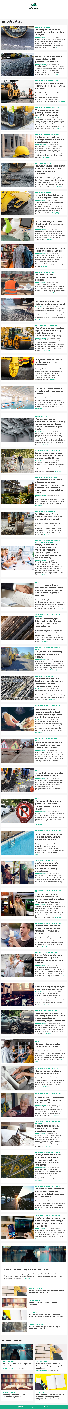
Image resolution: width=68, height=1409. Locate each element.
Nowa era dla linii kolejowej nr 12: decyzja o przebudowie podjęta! (14, 1327)
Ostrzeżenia (6, 1361)
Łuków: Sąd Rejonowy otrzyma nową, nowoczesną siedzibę (17, 994)
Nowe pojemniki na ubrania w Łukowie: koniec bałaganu (17, 1078)
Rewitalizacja (50, 272)
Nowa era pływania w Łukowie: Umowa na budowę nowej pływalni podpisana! (14, 1291)
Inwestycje (49, 54)
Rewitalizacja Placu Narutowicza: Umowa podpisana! (17, 283)
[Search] (65, 16)
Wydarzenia (57, 54)
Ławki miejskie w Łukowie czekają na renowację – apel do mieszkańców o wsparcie (17, 146)
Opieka (35, 1312)
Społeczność (56, 134)
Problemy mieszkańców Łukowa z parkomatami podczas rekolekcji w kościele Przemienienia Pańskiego (17, 904)
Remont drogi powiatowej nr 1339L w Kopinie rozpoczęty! (17, 203)
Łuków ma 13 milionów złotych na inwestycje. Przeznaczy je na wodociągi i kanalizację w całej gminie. (17, 1227)
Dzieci (30, 1312)
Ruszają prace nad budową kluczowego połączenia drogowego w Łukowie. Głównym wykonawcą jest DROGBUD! (17, 1166)
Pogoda (13, 1361)
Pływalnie (39, 1288)
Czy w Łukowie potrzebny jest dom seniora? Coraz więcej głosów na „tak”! (17, 1105)
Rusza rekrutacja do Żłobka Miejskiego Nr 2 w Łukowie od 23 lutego (17, 229)
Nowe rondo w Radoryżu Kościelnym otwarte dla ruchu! (17, 309)
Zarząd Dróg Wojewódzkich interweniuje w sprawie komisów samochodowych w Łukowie (17, 965)
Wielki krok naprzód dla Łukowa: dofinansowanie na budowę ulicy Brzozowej (17, 523)
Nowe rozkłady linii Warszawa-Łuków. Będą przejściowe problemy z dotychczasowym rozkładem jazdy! (17, 1198)
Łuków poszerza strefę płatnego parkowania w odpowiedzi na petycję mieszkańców (17, 872)
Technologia (56, 245)
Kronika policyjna (51, 1010)
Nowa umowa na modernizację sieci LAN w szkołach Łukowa (17, 256)
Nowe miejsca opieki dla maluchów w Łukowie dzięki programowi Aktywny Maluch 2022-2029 (14, 1315)
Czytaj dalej (59, 48)
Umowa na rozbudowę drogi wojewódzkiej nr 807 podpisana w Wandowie (17, 64)
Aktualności (39, 414)
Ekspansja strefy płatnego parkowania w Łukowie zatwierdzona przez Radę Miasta (17, 811)
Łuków (55, 385)
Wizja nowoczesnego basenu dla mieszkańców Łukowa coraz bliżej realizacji (17, 843)
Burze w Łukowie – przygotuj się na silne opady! (34, 1254)
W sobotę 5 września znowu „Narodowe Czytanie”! (14, 1303)
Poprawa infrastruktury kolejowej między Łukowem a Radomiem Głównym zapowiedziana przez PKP (17, 688)
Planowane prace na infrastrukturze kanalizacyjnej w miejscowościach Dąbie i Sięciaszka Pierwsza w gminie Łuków (17, 430)
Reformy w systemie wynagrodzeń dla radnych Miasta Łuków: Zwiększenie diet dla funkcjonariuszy (17, 719)
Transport (49, 356)
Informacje (47, 414)
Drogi (37, 163)
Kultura (37, 542)
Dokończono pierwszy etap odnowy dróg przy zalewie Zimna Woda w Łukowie (17, 751)
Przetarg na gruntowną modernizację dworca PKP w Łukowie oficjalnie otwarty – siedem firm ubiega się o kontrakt (17, 595)
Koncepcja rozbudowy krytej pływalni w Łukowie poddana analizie (17, 397)
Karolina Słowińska (40, 37)
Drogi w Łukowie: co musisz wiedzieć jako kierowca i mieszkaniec (17, 368)
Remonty (48, 27)
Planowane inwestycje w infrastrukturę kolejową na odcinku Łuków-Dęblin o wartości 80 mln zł (17, 628)
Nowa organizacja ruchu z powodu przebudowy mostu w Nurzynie (17, 38)
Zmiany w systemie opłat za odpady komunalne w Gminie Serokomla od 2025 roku (17, 461)
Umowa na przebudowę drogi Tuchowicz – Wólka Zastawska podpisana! (17, 91)
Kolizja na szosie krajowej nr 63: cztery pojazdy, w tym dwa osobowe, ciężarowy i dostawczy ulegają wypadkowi (17, 1022)
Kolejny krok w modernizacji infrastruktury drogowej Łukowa (17, 659)
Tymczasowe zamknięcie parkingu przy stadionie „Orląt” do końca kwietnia (17, 118)
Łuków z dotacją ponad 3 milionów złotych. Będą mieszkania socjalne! (17, 1134)
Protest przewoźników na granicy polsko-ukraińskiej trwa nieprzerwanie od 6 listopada (17, 935)
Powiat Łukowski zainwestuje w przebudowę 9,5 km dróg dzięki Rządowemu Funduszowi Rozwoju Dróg (17, 338)
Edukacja (38, 219)
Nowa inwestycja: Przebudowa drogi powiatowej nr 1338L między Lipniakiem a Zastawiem (17, 175)
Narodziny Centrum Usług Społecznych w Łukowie (17, 1051)
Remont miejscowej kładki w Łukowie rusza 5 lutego (17, 780)
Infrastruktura (40, 27)
